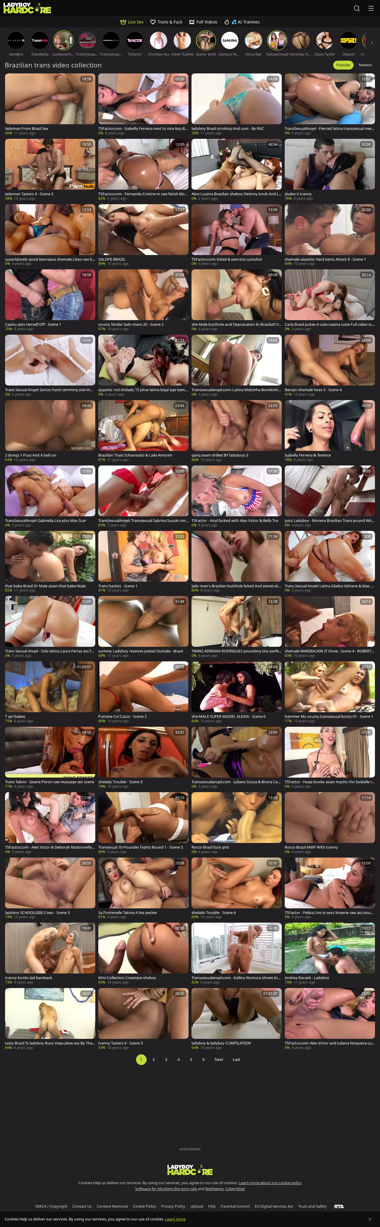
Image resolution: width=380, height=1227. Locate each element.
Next (219, 1059)
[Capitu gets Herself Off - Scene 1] (50, 300)
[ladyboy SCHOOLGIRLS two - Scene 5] (50, 889)
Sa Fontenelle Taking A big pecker (127, 913)
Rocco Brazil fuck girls (210, 847)
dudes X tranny (298, 194)
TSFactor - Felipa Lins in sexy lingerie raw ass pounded (329, 913)
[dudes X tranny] (330, 170)
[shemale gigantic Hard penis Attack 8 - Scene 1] (330, 235)
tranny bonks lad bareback (28, 978)
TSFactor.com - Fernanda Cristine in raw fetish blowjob (143, 194)
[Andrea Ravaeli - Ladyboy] (330, 954)
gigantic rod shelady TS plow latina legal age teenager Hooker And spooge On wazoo (142, 390)
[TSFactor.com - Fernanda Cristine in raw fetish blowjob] (143, 170)
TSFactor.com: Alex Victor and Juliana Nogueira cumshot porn (328, 1043)
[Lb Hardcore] (27, 8)
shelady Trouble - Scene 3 (120, 782)
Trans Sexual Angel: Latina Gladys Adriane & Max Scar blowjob (330, 586)
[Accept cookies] (370, 1219)
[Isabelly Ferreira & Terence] (330, 431)
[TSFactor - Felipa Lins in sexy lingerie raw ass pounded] (330, 889)
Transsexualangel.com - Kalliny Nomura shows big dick (235, 978)
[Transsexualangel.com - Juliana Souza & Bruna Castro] (236, 758)
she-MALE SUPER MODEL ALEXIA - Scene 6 (228, 716)
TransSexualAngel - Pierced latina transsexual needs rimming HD (329, 128)
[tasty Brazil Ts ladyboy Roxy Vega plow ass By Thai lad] (50, 1019)
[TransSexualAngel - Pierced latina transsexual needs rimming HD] (330, 104)
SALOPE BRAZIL (112, 259)
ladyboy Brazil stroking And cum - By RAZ (227, 128)
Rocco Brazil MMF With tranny (311, 847)
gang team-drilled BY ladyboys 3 (219, 455)
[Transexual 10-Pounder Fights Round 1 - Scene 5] (143, 823)
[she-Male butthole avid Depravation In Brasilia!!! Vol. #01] (236, 300)
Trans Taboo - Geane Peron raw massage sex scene (49, 782)
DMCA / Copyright (51, 1206)
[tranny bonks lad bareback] (50, 954)
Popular (343, 64)
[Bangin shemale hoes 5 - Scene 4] (330, 366)
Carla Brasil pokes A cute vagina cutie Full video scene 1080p (329, 324)
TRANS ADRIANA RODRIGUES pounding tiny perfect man (236, 651)
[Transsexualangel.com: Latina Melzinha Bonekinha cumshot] (236, 366)
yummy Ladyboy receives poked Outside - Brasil (140, 651)
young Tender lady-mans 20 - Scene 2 (131, 324)
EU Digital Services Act (274, 1206)
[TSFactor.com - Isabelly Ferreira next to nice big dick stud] (143, 104)
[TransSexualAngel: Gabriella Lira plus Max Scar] (50, 496)
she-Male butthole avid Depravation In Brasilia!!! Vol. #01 (236, 324)
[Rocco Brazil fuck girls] (236, 823)
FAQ (212, 1206)
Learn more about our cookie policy (270, 1182)
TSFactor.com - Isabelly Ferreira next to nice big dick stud (142, 128)
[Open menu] (371, 8)
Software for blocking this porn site (166, 1188)
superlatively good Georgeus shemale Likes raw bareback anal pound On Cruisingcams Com (49, 259)
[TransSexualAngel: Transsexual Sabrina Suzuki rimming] (143, 496)
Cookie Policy (144, 1206)
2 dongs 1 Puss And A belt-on (30, 455)
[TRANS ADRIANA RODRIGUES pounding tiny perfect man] (236, 627)
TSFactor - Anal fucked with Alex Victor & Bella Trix (234, 521)
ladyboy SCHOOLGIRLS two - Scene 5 (37, 913)
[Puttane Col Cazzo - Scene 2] (143, 692)
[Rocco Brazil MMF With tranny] (330, 823)
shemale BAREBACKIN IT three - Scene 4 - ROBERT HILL (330, 651)
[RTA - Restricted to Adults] (339, 1206)
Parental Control (235, 1206)
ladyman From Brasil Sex (26, 128)
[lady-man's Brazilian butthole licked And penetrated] (236, 562)
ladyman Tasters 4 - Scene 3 (29, 194)
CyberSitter (235, 1188)
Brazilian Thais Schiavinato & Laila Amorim (135, 455)
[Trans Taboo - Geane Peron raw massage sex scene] (50, 758)
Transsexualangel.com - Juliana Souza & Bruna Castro (236, 782)
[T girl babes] (50, 692)
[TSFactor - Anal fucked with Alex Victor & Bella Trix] (236, 496)
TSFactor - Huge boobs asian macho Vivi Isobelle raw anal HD (329, 782)
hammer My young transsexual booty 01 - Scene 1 (329, 716)
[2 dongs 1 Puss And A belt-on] (50, 431)
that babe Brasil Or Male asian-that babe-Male (45, 586)
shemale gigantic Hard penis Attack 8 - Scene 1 (325, 259)
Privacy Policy (173, 1206)
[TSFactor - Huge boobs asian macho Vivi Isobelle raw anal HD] (330, 758)
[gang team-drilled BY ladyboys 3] (236, 431)
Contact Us (82, 1206)
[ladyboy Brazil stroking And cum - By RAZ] (236, 104)
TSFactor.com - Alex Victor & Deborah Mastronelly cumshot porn (50, 847)
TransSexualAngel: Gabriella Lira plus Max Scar (45, 521)
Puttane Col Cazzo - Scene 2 (122, 716)
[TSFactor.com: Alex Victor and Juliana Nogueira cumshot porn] (330, 1019)
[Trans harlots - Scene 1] (143, 562)
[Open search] (357, 8)
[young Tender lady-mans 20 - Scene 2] (143, 300)
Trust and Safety (312, 1206)
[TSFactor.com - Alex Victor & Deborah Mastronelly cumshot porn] (50, 823)
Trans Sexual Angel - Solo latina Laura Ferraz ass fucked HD (50, 651)
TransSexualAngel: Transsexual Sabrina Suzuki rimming (142, 521)
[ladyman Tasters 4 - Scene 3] (50, 170)
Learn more (175, 1219)
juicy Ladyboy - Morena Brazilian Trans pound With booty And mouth (329, 521)
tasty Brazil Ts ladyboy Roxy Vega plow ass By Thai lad (50, 1043)
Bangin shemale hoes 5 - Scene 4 (313, 390)
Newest (365, 64)
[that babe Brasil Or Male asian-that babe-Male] (50, 562)
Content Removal (112, 1206)
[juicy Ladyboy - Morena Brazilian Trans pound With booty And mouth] (330, 496)
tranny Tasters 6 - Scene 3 (120, 1043)
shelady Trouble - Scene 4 (213, 913)
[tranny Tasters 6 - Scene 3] (143, 1019)
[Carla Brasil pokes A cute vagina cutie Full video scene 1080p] (330, 300)
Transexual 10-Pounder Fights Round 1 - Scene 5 (140, 847)
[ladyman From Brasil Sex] (50, 104)
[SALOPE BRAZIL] (143, 235)
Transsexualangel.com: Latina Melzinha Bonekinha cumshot (235, 390)
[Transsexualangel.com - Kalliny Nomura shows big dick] (236, 954)
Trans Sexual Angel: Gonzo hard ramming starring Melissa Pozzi (49, 390)
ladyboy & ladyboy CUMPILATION (221, 1043)
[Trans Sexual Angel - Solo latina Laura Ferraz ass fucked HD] (50, 627)
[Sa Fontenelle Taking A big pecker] (143, 889)
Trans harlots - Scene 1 (117, 586)
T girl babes (15, 716)
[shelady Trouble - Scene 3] (143, 758)
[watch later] (12, 80)
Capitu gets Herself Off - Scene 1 (33, 324)
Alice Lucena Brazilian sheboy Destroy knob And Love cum (236, 194)
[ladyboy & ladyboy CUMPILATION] (236, 1019)
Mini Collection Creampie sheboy (127, 978)
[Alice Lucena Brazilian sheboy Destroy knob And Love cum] (236, 170)
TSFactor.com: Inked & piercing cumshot (226, 259)
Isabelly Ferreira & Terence (308, 455)
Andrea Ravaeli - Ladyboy (307, 978)
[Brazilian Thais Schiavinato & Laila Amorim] (143, 431)
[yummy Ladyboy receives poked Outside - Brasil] (143, 627)
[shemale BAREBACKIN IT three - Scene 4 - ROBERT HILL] (330, 627)
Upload (196, 1206)
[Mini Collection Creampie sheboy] (143, 954)
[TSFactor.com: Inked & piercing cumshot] (236, 235)
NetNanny (214, 1188)
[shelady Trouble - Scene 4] (236, 889)
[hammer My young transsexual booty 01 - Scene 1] (330, 692)
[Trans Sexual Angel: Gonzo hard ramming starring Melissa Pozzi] (50, 366)
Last (236, 1059)
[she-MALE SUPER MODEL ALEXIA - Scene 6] (236, 692)
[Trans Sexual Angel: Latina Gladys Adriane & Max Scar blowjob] (330, 562)
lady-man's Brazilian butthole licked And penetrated (235, 586)
